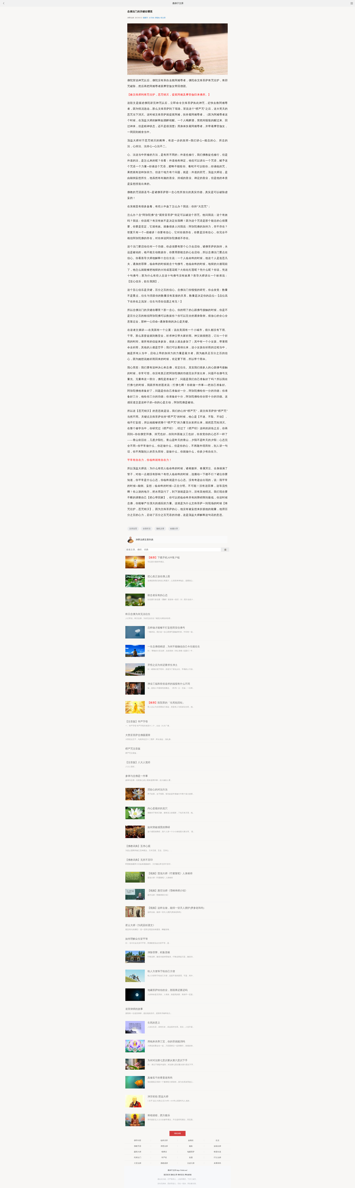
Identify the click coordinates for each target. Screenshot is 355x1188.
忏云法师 (217, 1157)
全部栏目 (147, 529)
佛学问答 (137, 1140)
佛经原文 (181, 1175)
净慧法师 (164, 1146)
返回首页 (167, 1175)
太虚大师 (190, 1163)
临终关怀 (164, 1140)
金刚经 (190, 1140)
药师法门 (137, 1157)
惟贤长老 (217, 1152)
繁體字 (145, 18)
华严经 (164, 1157)
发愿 (191, 1157)
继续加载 (177, 1133)
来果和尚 (217, 1163)
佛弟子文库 (177, 3)
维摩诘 (164, 1152)
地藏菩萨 (190, 1152)
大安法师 (137, 1163)
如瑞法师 (217, 1146)
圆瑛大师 (137, 1152)
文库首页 (133, 529)
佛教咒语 (137, 1146)
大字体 (151, 18)
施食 (191, 1146)
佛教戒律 (164, 1163)
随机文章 (160, 529)
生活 (217, 1140)
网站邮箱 (188, 1175)
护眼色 (157, 18)
